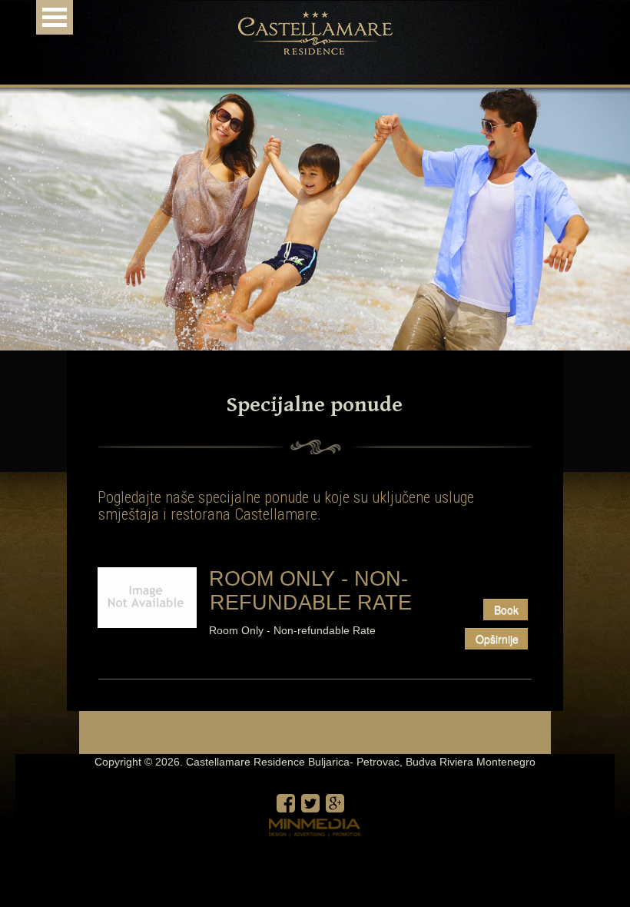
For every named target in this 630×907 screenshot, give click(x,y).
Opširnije (497, 638)
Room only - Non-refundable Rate (310, 590)
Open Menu (54, 17)
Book (506, 609)
